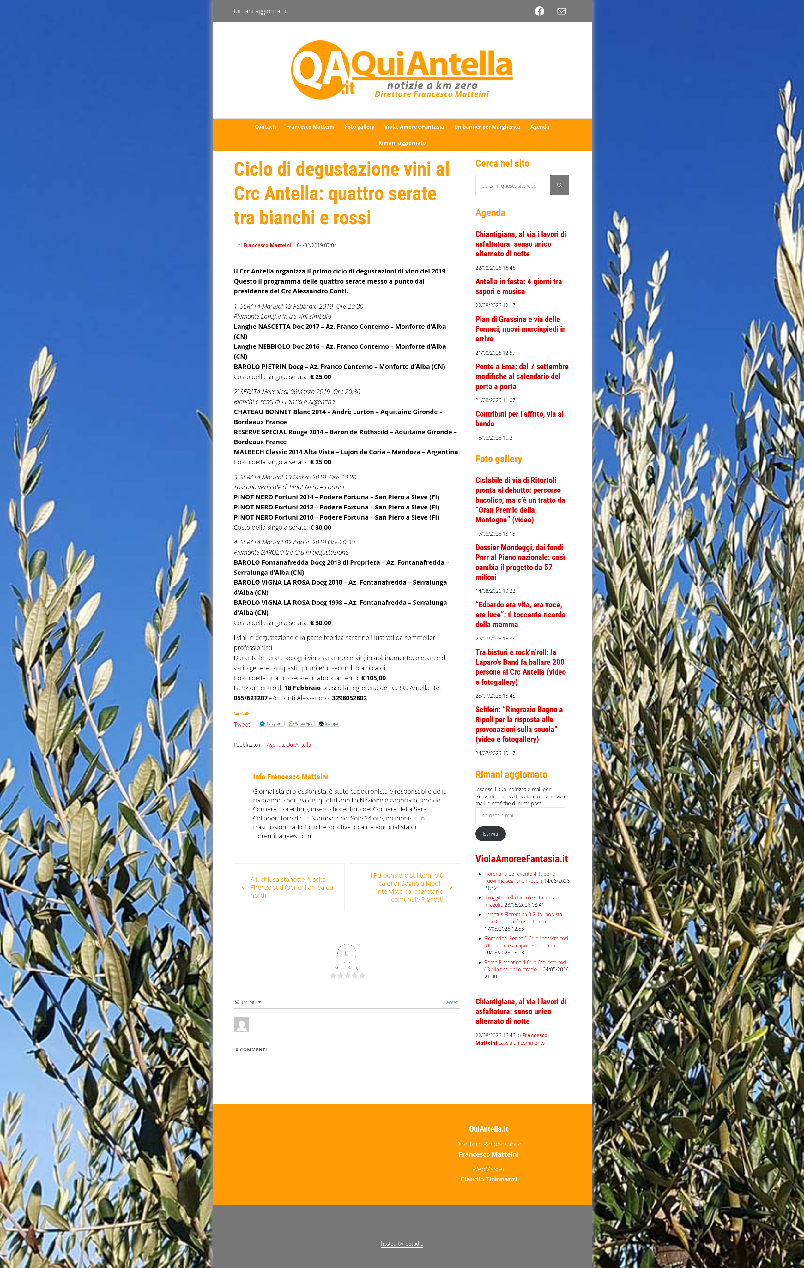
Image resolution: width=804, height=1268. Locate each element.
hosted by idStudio (402, 1243)
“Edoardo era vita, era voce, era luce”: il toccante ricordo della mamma (520, 614)
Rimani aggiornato (260, 11)
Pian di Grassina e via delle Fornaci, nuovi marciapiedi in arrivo (520, 329)
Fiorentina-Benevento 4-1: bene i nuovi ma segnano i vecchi (521, 877)
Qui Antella (298, 744)
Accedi (452, 1002)
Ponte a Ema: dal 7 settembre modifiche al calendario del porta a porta (522, 376)
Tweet (242, 723)
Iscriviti (490, 833)
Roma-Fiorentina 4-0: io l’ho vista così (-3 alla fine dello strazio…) (525, 966)
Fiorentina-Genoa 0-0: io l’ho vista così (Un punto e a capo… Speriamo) (526, 942)
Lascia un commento (522, 1042)
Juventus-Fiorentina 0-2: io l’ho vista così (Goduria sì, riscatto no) (523, 918)
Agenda (275, 744)
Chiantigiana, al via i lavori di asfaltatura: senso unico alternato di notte (520, 244)
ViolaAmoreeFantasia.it (521, 859)
